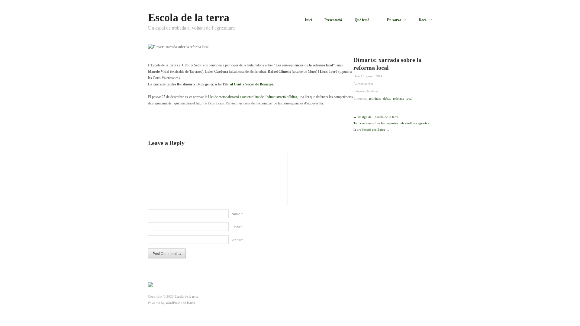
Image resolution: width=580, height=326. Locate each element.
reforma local (402, 98)
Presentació (333, 20)
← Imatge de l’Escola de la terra (375, 117)
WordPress (173, 303)
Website (237, 239)
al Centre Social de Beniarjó (251, 84)
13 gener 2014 (371, 76)
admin (368, 83)
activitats (375, 98)
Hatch (191, 303)
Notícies (372, 91)
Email (237, 226)
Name (237, 213)
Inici (308, 20)
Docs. (423, 20)
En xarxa (394, 20)
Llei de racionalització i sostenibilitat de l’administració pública (252, 97)
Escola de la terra (188, 17)
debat (387, 98)
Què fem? (362, 20)
